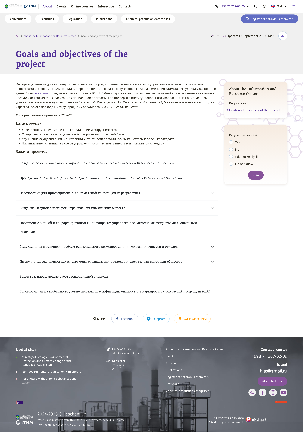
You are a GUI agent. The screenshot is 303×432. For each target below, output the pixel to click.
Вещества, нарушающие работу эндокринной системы (64, 276)
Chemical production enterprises (148, 19)
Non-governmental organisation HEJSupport (51, 372)
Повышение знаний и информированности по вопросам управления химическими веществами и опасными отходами (108, 227)
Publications (104, 19)
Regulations (238, 103)
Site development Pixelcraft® (226, 422)
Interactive (106, 6)
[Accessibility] (264, 6)
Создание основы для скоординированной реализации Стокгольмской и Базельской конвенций (97, 163)
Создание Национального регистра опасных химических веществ (72, 208)
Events (62, 6)
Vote (256, 175)
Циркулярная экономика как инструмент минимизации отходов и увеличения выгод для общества (101, 262)
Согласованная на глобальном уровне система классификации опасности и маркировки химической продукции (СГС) (115, 291)
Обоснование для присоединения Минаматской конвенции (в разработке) (80, 193)
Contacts (125, 6)
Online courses (82, 6)
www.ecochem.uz (101, 420)
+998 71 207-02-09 (269, 356)
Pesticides (47, 19)
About (47, 6)
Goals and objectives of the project (254, 110)
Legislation (75, 19)
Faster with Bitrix (280, 402)
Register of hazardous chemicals (187, 377)
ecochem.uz (43, 93)
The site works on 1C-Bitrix (228, 417)
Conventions (18, 19)
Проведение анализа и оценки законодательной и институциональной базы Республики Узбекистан (101, 178)
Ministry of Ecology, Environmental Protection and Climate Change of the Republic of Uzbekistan (47, 361)
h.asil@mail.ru (273, 371)
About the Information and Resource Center (50, 36)
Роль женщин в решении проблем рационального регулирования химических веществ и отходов (99, 247)
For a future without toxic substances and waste (49, 380)
